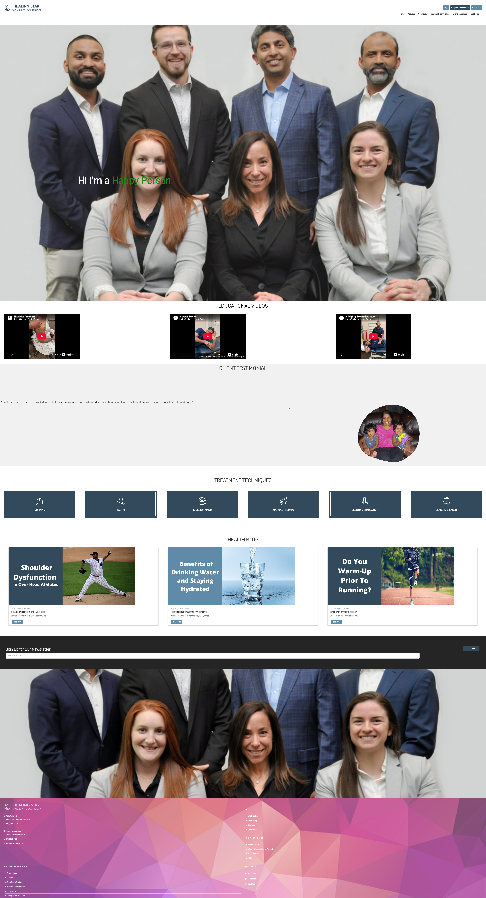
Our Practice (253, 816)
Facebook (252, 874)
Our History (252, 821)
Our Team (252, 825)
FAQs (250, 858)
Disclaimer (252, 830)
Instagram (252, 879)
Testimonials (253, 854)
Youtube (251, 884)
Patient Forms (254, 844)
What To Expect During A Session (261, 849)
